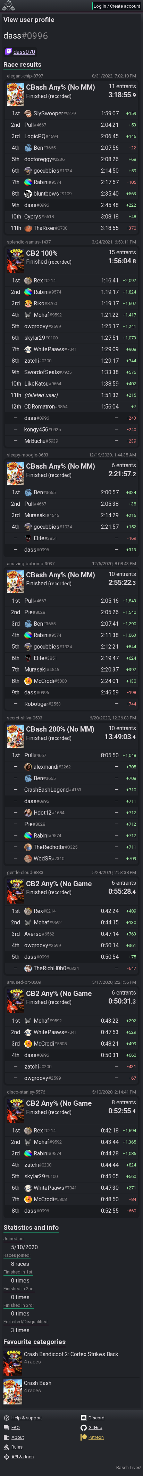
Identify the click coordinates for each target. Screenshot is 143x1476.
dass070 (24, 52)
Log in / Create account (117, 6)
